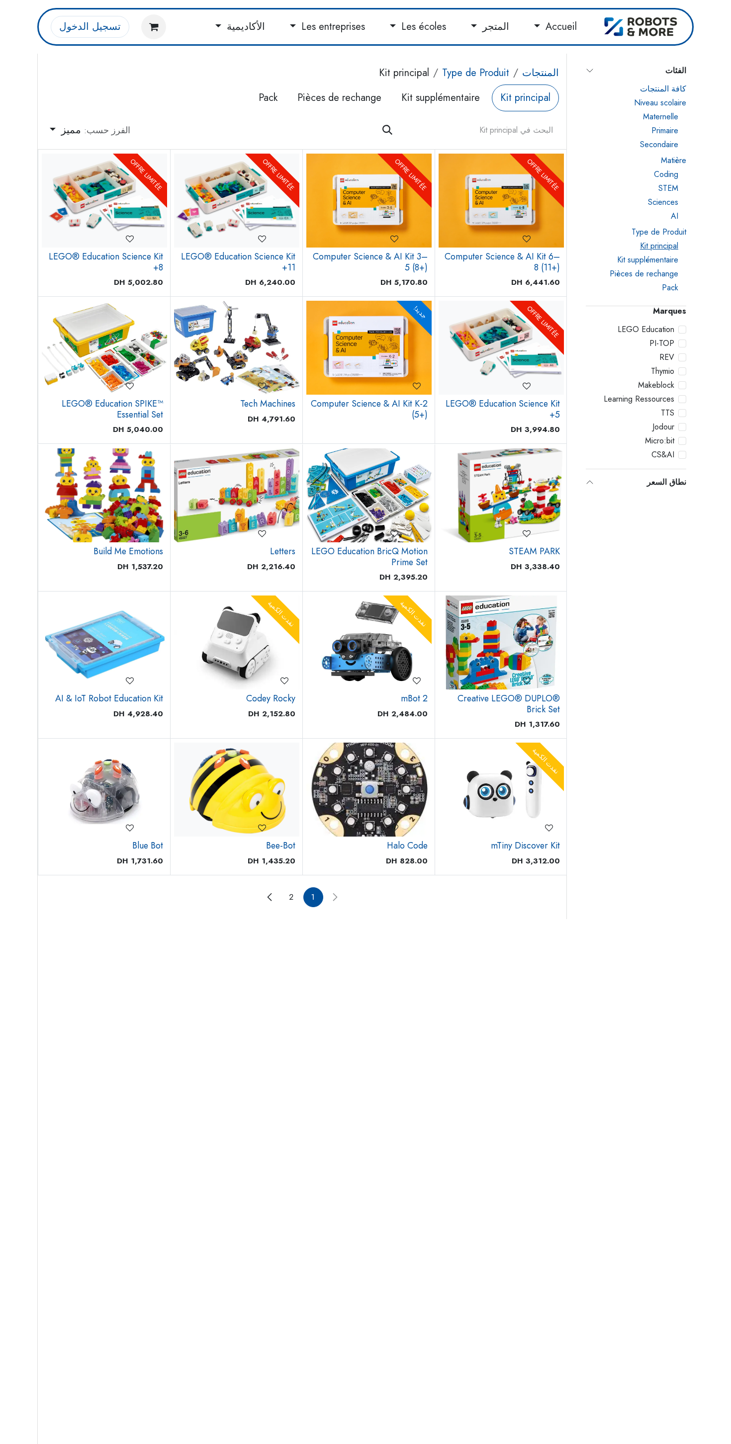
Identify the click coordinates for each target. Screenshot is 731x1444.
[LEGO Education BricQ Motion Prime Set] (369, 495)
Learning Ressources (639, 399)
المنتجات (540, 73)
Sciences (663, 202)
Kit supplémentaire (647, 259)
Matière (673, 160)
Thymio (662, 371)
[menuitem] (555, 27)
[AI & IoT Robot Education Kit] (104, 642)
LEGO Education (646, 329)
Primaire (664, 130)
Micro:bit (659, 440)
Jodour (663, 426)
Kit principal (659, 246)
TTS (667, 413)
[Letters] (236, 495)
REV (666, 357)
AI (674, 216)
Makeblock (656, 385)
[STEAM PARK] (501, 495)
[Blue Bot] (104, 790)
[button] (90, 130)
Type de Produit (659, 232)
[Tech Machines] (236, 348)
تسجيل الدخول (90, 26)
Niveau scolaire (660, 102)
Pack (670, 287)
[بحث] (387, 130)
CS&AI (662, 454)
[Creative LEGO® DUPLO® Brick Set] (501, 642)
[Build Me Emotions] (104, 495)
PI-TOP (661, 343)
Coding (666, 174)
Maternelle (660, 116)
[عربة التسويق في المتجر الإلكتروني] (153, 26)
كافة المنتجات (663, 88)
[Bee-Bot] (236, 790)
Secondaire (659, 144)
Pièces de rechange (644, 273)
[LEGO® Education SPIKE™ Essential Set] (104, 348)
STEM (668, 188)
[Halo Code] (369, 790)
